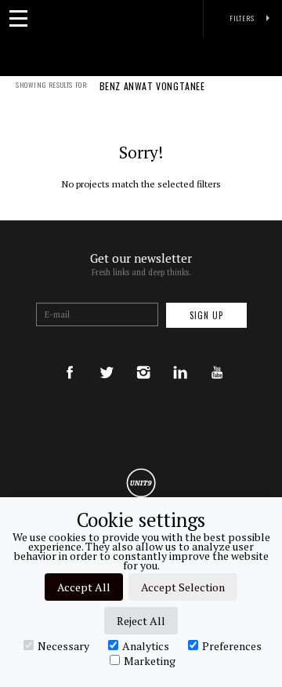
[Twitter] (106, 357)
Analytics (145, 645)
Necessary (63, 645)
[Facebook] (69, 357)
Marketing (149, 660)
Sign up (206, 315)
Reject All (141, 620)
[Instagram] (143, 357)
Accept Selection (183, 587)
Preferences (232, 645)
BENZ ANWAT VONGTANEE (152, 87)
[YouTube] (217, 357)
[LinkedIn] (180, 357)
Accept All (83, 587)
